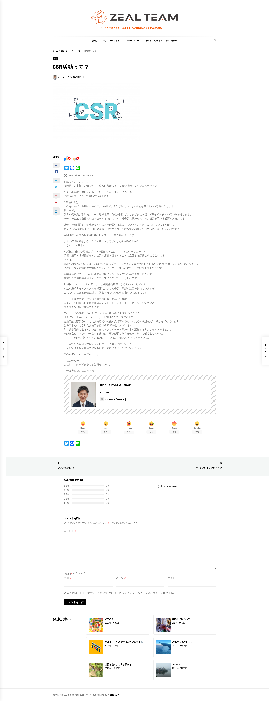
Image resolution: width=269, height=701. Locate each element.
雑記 (55, 59)
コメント (70, 530)
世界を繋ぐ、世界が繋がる (118, 664)
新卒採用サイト (116, 41)
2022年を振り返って (182, 641)
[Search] (215, 40)
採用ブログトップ (99, 41)
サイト (171, 577)
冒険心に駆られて (181, 619)
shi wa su (176, 664)
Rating (68, 573)
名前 (68, 577)
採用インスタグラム (154, 41)
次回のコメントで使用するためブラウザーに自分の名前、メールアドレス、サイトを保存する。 (121, 592)
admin (61, 77)
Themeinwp (113, 695)
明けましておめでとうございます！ (123, 641)
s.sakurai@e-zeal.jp (116, 399)
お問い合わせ (171, 41)
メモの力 (109, 619)
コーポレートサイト (134, 41)
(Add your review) (168, 486)
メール (121, 577)
